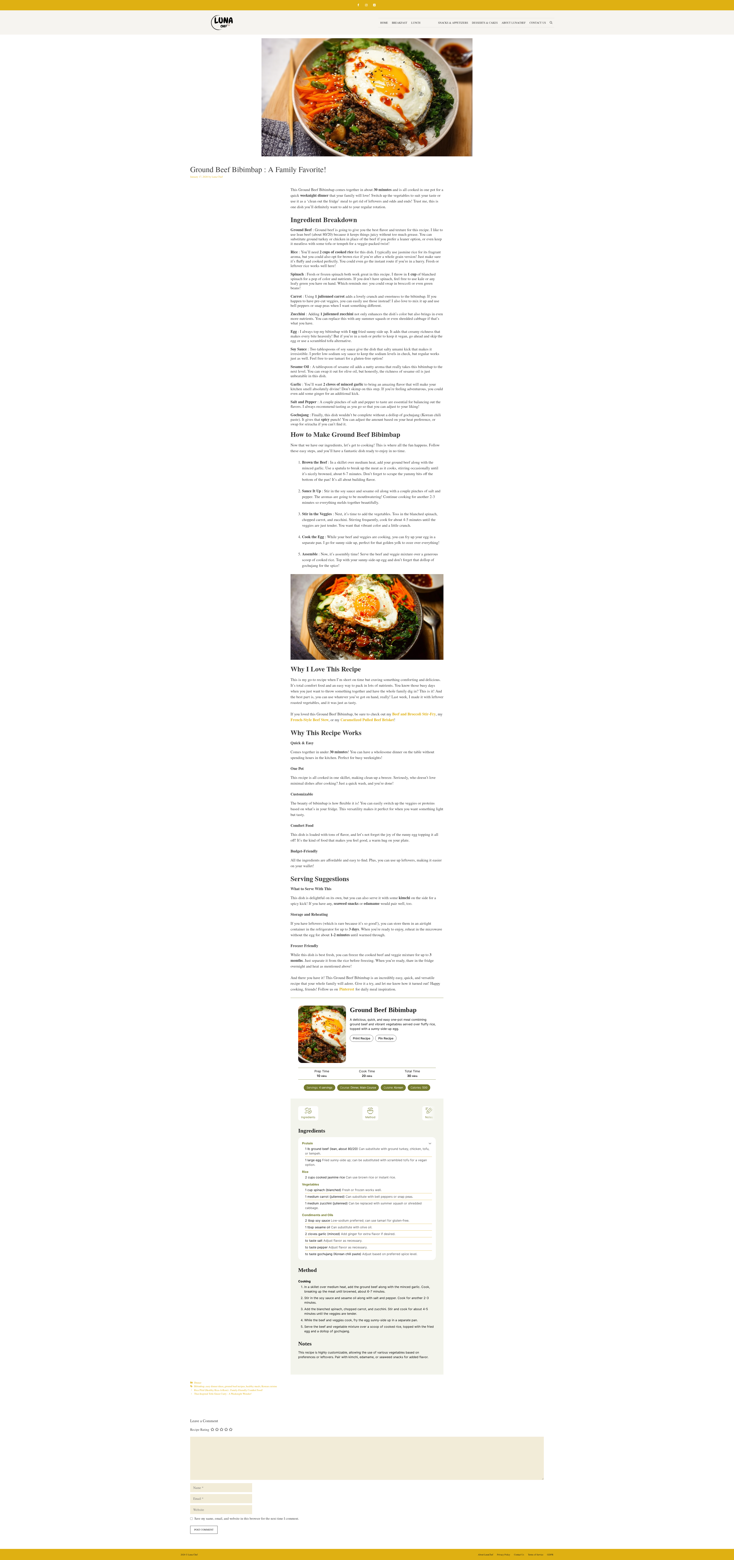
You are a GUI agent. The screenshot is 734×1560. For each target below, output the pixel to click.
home (384, 22)
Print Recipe (361, 1038)
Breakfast (399, 22)
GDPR (550, 1554)
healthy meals (253, 1386)
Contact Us (537, 22)
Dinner (429, 22)
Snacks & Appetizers (453, 22)
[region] (50, 1532)
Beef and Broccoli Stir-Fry (414, 714)
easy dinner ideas (214, 1386)
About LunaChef (514, 22)
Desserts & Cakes (485, 22)
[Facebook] (358, 5)
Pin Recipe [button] (385, 1038)
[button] (430, 1143)
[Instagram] (366, 5)
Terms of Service (535, 1554)
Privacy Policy (503, 1554)
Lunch (415, 22)
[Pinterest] (374, 5)
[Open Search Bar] (551, 22)
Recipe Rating (199, 1429)
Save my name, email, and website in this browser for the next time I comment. (246, 1518)
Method (370, 1117)
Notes (429, 1117)
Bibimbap (199, 1386)
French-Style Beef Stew (310, 719)
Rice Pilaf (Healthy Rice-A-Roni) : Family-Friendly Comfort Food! (228, 1390)
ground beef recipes (235, 1386)
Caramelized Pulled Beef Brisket (367, 719)
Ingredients (308, 1117)
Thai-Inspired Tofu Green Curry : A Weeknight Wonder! (223, 1393)
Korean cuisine (269, 1386)
